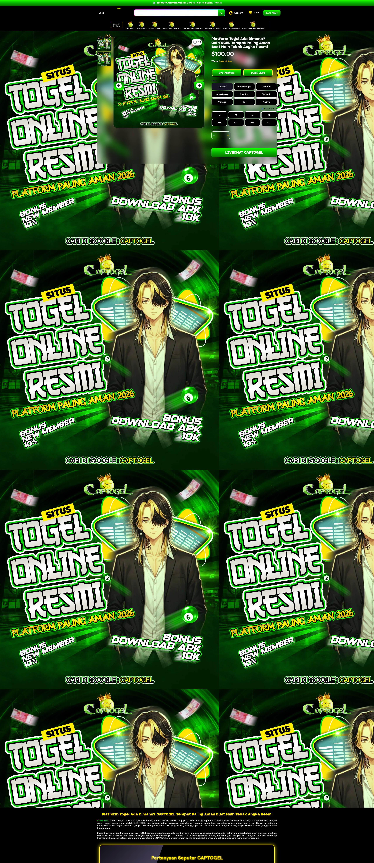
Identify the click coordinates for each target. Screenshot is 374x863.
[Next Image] (199, 85)
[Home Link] (119, 13)
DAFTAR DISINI (226, 73)
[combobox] (176, 13)
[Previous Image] (119, 85)
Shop (101, 13)
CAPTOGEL (103, 820)
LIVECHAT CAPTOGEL (244, 152)
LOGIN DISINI (258, 73)
